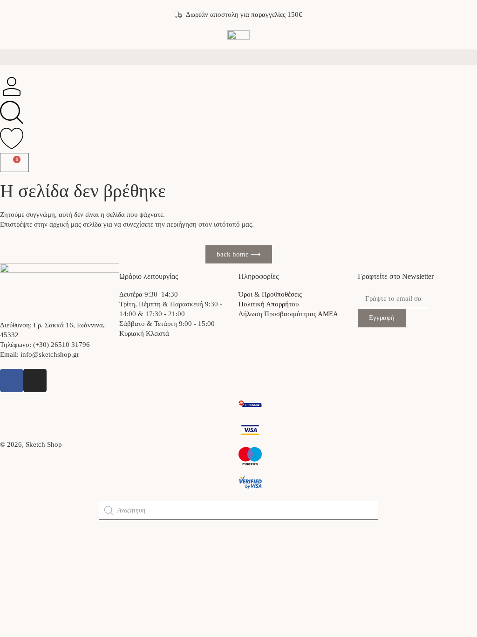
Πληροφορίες (258, 276)
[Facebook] (11, 380)
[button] (238, 57)
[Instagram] (35, 380)
